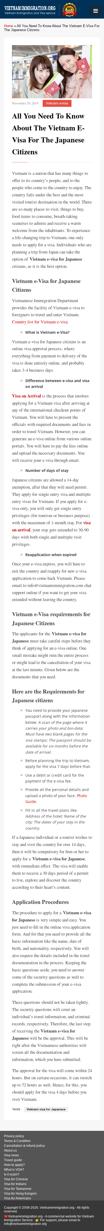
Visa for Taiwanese (17, 1189)
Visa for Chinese (16, 1179)
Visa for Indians (15, 1184)
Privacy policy (14, 1136)
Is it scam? (11, 1174)
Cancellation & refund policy (24, 1146)
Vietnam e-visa (57, 103)
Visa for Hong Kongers (20, 1193)
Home (8, 26)
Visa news (11, 1155)
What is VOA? (14, 1169)
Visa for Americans (17, 1198)
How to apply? (14, 1165)
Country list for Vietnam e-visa (39, 322)
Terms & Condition (17, 1141)
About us (10, 1150)
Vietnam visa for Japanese (46, 1109)
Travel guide (13, 1160)
